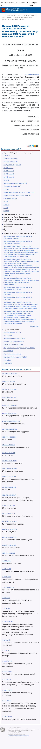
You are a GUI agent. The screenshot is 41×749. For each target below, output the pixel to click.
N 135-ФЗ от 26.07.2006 (9, 468)
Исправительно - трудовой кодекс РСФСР (19, 348)
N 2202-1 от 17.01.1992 (8, 505)
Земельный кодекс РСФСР (13, 345)
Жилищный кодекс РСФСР (13, 341)
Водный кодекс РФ (10, 162)
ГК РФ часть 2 (8, 171)
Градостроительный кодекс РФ (15, 183)
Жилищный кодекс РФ (12, 186)
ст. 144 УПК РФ (7, 661)
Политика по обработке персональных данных (18, 735)
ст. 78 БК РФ (6, 608)
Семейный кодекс (10, 198)
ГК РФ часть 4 (8, 177)
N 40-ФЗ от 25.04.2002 (9, 389)
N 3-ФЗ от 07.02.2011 (8, 453)
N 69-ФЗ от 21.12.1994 (8, 381)
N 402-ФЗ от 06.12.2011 (9, 461)
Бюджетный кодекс (10, 158)
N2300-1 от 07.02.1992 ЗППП (11, 421)
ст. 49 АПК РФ (6, 701)
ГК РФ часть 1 (8, 168)
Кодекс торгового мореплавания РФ (17, 195)
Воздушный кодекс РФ (12, 165)
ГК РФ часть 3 (8, 174)
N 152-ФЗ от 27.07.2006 (9, 521)
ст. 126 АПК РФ (7, 690)
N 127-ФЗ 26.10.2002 (8, 513)
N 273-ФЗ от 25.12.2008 (9, 429)
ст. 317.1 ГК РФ (6, 569)
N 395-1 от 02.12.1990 (8, 553)
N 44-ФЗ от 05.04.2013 (9, 529)
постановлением (32, 74)
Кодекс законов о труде (12, 354)
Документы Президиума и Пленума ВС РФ (19, 233)
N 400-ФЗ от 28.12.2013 (9, 374)
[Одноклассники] (35, 145)
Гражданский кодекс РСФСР (14, 338)
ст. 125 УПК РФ (6, 672)
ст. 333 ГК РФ (6, 561)
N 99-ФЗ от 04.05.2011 (9, 476)
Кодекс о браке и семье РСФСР (15, 357)
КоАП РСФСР (8, 351)
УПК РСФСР (7, 363)
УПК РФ (6, 211)
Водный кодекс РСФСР (12, 332)
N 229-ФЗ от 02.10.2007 (9, 537)
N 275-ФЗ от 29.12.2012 (9, 413)
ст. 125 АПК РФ (7, 716)
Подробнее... (34, 326)
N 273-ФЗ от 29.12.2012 (9, 397)
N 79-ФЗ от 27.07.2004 (9, 405)
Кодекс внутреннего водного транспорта (18, 192)
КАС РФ (6, 189)
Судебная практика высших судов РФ (17, 214)
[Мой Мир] (37, 145)
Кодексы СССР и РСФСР (12, 330)
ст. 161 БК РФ (6, 640)
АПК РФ (6, 155)
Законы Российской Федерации (15, 217)
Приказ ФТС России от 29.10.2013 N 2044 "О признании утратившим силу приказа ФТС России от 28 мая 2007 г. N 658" (19, 17)
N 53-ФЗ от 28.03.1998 (9, 545)
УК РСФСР (7, 360)
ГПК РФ (6, 180)
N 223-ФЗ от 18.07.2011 (9, 495)
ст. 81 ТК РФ (6, 598)
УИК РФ (6, 205)
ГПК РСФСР (7, 335)
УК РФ (5, 208)
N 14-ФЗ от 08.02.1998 (9, 487)
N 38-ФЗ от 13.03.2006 (9, 437)
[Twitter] (33, 145)
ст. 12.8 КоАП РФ (7, 621)
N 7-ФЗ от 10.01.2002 (8, 445)
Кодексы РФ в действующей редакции (18, 153)
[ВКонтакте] (30, 145)
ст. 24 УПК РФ (6, 679)
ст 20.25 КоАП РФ (8, 587)
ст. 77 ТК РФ (6, 650)
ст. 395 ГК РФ (6, 577)
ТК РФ (5, 201)
